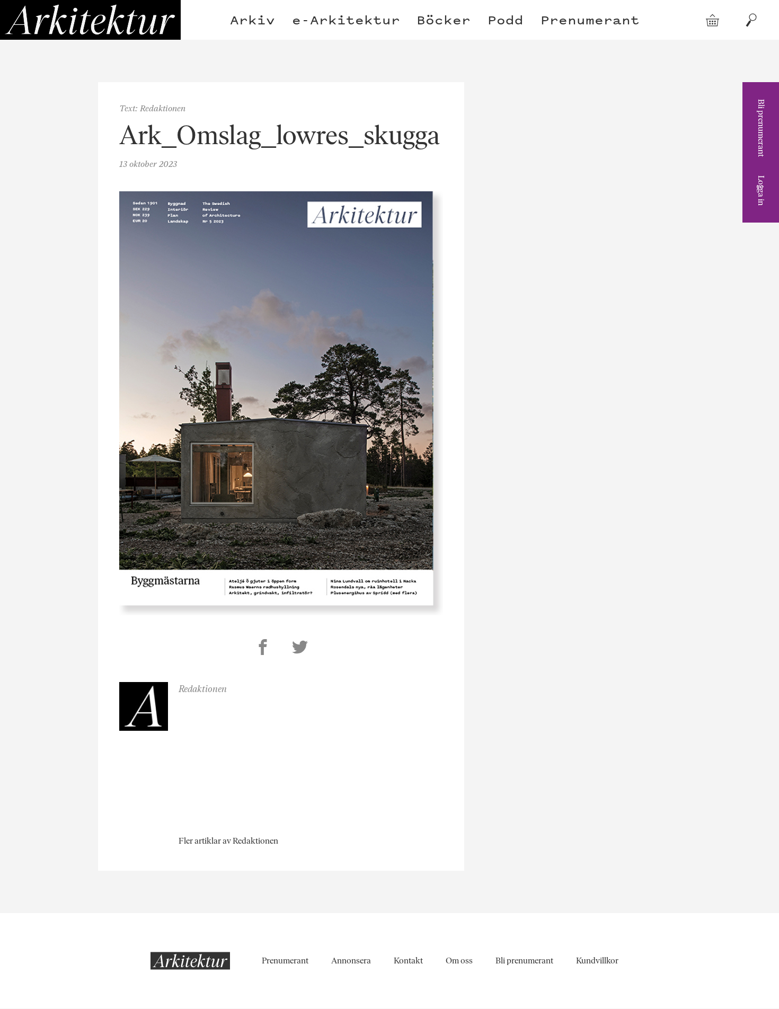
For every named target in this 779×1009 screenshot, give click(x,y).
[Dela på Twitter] (299, 648)
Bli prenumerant (761, 128)
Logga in (761, 190)
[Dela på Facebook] (262, 648)
